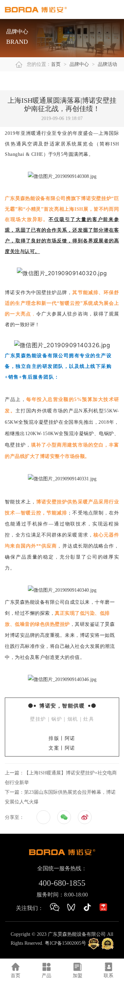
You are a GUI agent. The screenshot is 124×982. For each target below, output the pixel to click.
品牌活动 (107, 64)
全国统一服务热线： (62, 868)
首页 (56, 64)
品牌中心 (79, 64)
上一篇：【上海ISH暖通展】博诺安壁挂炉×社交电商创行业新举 (61, 777)
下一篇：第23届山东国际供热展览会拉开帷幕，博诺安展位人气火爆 (60, 797)
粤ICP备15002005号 (65, 943)
